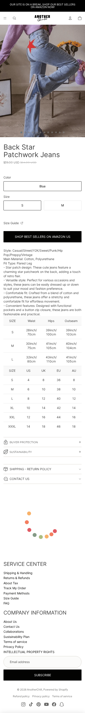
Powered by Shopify (55, 689)
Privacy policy (41, 696)
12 (63, 132)
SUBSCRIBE (42, 675)
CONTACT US (19, 479)
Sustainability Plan (16, 637)
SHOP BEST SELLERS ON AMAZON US (42, 236)
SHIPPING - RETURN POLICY (30, 469)
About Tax (10, 583)
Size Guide (11, 223)
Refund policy (21, 696)
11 (59, 132)
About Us (10, 621)
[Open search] (14, 18)
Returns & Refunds (16, 578)
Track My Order (14, 588)
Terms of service (15, 642)
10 (56, 132)
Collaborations (13, 631)
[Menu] (5, 18)
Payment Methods (16, 593)
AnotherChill (34, 689)
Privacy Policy (13, 647)
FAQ (6, 603)
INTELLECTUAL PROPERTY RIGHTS (28, 652)
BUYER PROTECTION (24, 442)
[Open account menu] (70, 18)
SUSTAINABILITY (21, 452)
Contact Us (11, 626)
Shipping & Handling (17, 573)
